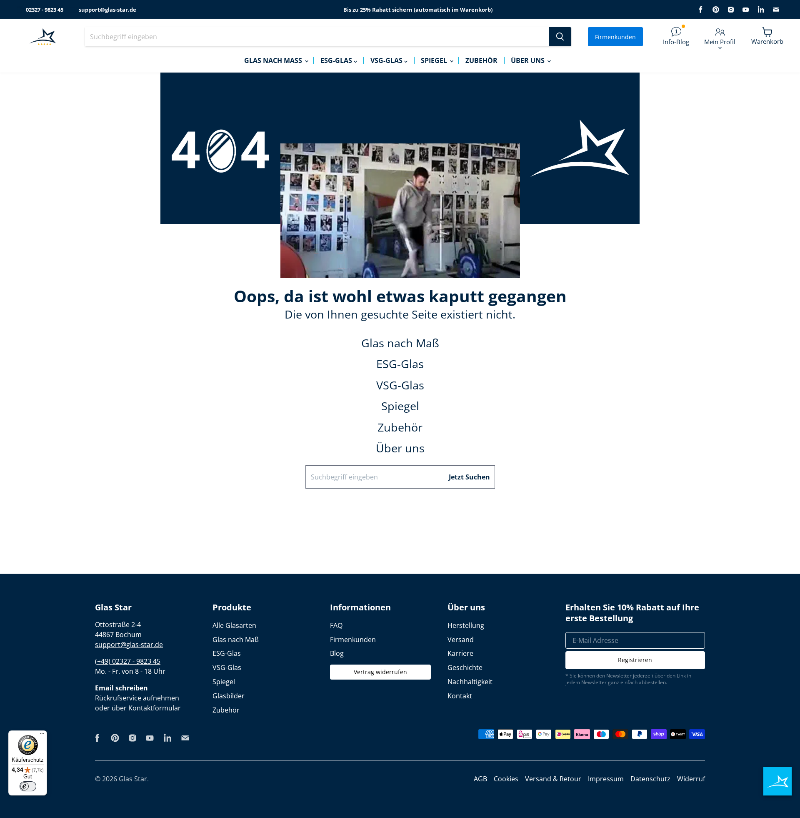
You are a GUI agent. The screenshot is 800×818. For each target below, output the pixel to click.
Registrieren (635, 660)
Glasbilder (228, 695)
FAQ (336, 625)
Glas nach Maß (274, 60)
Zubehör (481, 60)
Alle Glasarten (234, 625)
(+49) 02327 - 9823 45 (127, 661)
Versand (461, 639)
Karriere (460, 653)
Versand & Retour (553, 778)
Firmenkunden (615, 37)
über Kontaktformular (146, 708)
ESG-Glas (337, 60)
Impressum (606, 778)
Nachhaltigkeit (470, 681)
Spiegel (435, 60)
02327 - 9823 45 (44, 9)
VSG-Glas (387, 60)
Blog (337, 653)
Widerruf (691, 778)
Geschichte (465, 667)
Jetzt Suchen (469, 477)
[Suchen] (560, 36)
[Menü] (42, 735)
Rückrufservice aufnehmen (137, 698)
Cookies (506, 778)
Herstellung (466, 625)
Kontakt (460, 695)
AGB (480, 778)
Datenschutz (650, 778)
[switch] (28, 786)
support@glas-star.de (107, 9)
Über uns (528, 60)
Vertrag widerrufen (380, 672)
